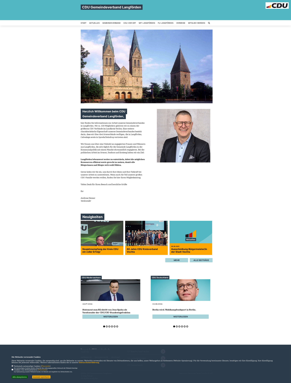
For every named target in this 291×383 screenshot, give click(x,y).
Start (83, 23)
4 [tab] (112, 326)
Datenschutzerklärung (89, 362)
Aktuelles (94, 23)
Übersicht (45, 366)
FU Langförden (165, 23)
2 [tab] (107, 326)
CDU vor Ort (129, 23)
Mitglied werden (196, 23)
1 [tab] (104, 326)
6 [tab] (117, 326)
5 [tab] (114, 326)
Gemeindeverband (111, 23)
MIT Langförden (147, 23)
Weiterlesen (110, 316)
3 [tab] (109, 326)
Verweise (180, 23)
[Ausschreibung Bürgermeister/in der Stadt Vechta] (190, 237)
